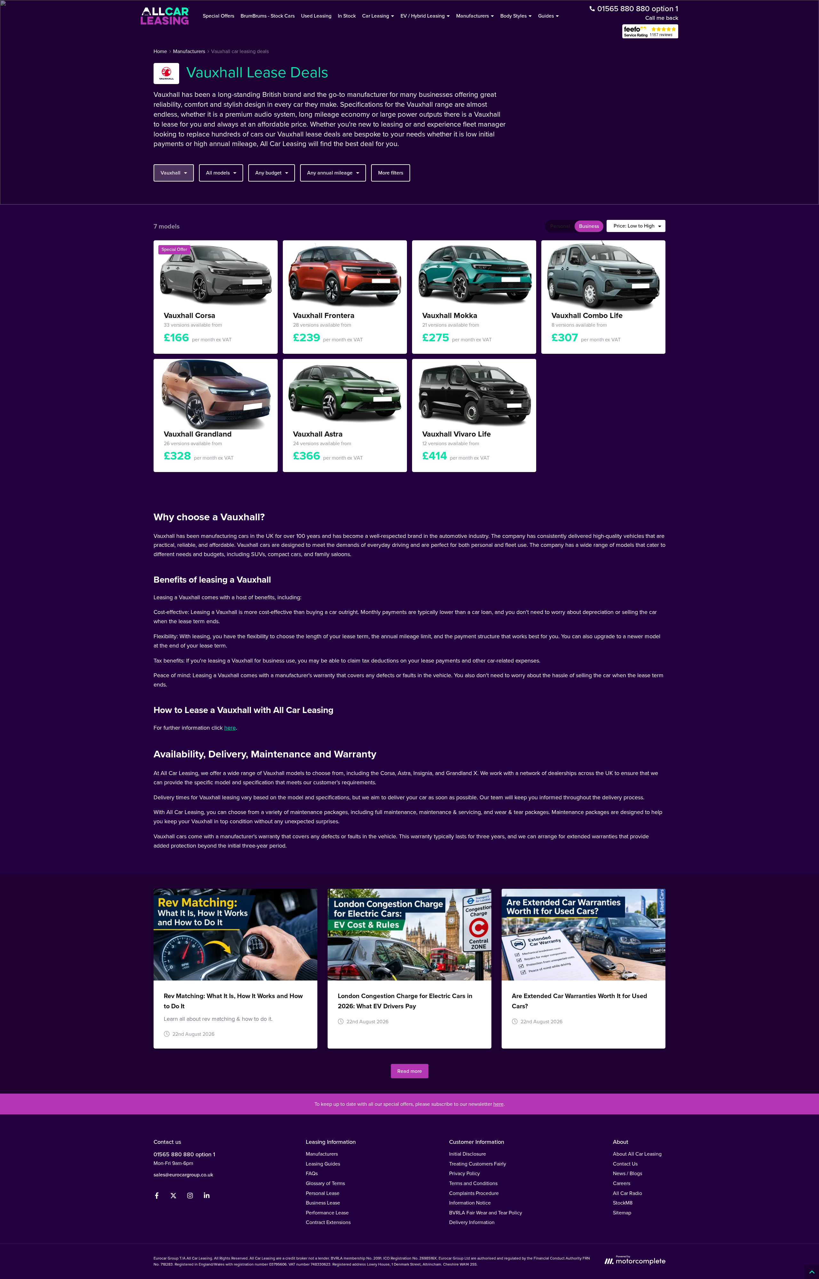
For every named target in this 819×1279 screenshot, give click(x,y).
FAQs (312, 1173)
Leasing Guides (323, 1163)
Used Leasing (316, 15)
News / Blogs (627, 1173)
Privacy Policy (464, 1173)
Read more (409, 1071)
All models (218, 172)
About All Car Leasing (637, 1154)
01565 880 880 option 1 (184, 1154)
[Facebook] (156, 1197)
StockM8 (622, 1202)
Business (589, 226)
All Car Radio (627, 1193)
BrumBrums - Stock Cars (268, 15)
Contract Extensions (328, 1222)
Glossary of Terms (325, 1183)
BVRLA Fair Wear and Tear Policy (485, 1212)
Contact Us (625, 1163)
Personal (560, 226)
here (230, 728)
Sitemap (622, 1212)
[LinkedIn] (206, 1197)
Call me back (661, 18)
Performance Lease (327, 1212)
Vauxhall (170, 172)
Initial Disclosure (467, 1154)
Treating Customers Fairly (477, 1163)
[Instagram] (190, 1197)
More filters (390, 172)
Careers (621, 1183)
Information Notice (470, 1202)
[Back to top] (812, 1272)
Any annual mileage (330, 172)
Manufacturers (322, 1154)
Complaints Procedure (474, 1193)
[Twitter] (173, 1197)
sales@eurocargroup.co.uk (183, 1174)
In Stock (347, 15)
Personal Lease (322, 1193)
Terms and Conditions (473, 1183)
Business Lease (323, 1202)
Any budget (268, 172)
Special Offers (218, 15)
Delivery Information (472, 1222)
